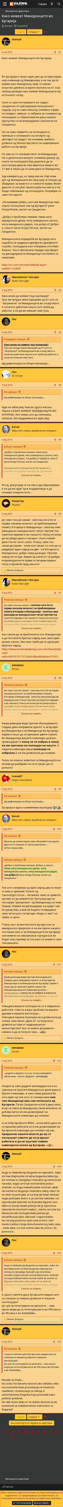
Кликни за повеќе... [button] (31, 475)
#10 (59, 828)
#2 (60, 290)
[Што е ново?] (51, 4)
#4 (60, 384)
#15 (59, 1341)
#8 (60, 677)
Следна (33, 31)
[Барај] (58, 4)
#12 (59, 1060)
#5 (60, 439)
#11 (59, 964)
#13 (59, 1166)
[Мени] (5, 4)
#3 (60, 332)
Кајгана (9, 1486)
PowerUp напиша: (14, 599)
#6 (60, 513)
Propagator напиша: (15, 339)
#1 (60, 52)
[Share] (55, 52)
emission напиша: (13, 971)
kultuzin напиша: (13, 446)
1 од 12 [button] (20, 31)
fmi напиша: (10, 391)
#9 (60, 789)
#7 (60, 592)
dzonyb (8, 25)
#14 (59, 1252)
